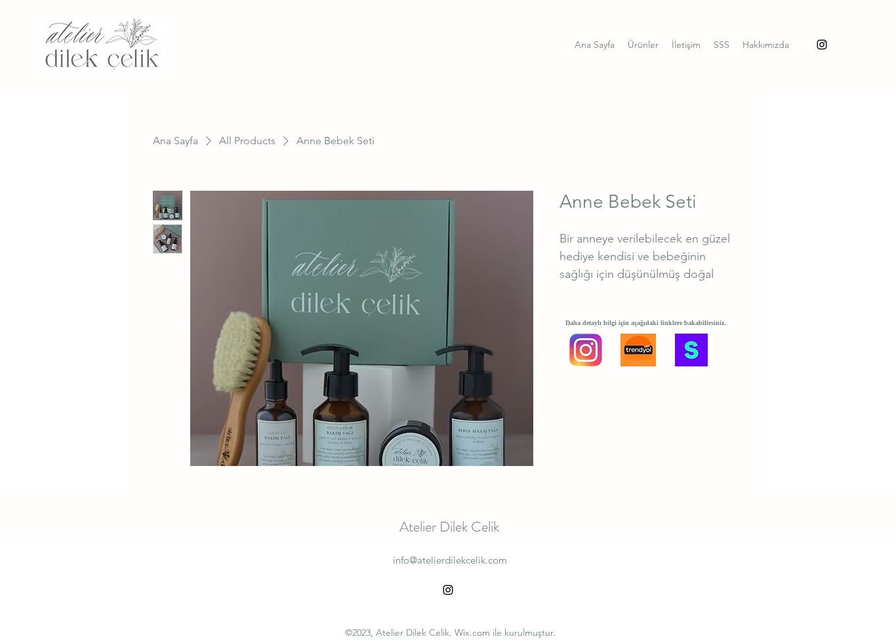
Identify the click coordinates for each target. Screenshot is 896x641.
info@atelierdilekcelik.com (450, 560)
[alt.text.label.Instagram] (821, 44)
